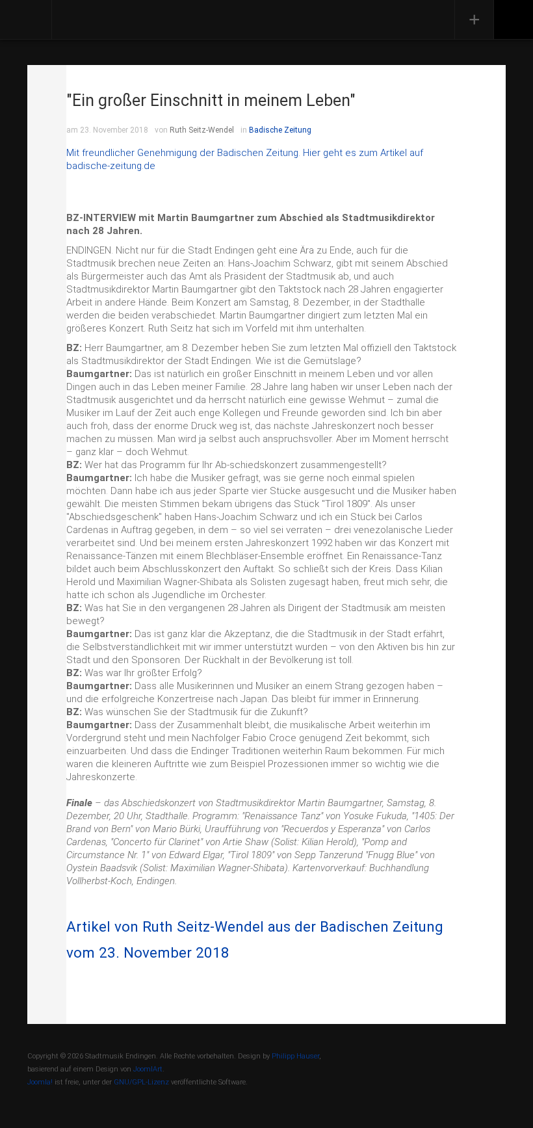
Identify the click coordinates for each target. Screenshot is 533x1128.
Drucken (46, 84)
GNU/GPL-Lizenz (141, 1082)
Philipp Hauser (295, 1056)
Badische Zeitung (280, 130)
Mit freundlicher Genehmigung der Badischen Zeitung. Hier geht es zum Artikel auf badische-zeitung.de (244, 159)
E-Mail (46, 123)
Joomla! (40, 1082)
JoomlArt (147, 1069)
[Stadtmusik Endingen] (123, 18)
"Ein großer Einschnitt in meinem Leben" (211, 100)
